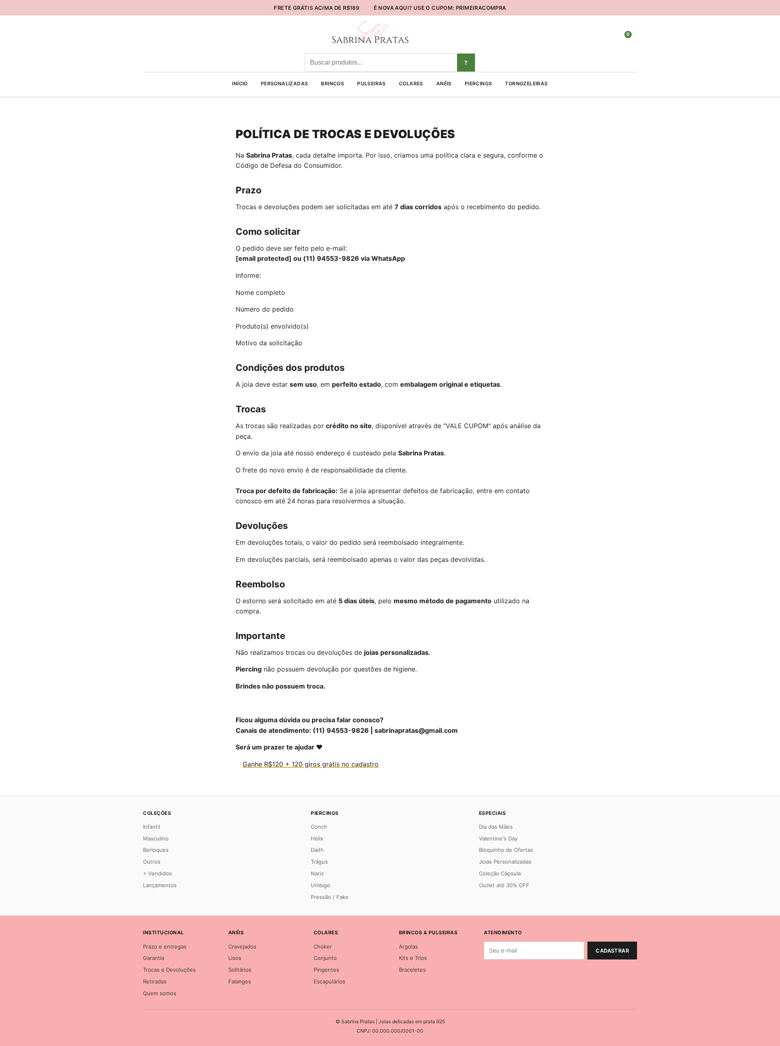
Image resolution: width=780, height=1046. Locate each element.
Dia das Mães (496, 826)
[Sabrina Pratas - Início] (369, 44)
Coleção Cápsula (500, 873)
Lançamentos (160, 885)
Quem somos (159, 993)
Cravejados (242, 946)
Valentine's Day (498, 838)
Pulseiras (371, 83)
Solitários (239, 969)
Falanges (239, 981)
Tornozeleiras (526, 83)
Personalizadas (284, 83)
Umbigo (320, 885)
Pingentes (326, 969)
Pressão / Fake (330, 897)
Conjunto (325, 958)
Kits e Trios (413, 958)
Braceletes (412, 969)
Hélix (317, 838)
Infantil (151, 826)
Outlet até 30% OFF (504, 885)
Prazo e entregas (164, 946)
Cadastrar (612, 950)
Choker (323, 946)
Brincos (332, 83)
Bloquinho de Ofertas (506, 850)
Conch (319, 826)
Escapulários (329, 981)
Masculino (156, 838)
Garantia (153, 958)
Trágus (319, 861)
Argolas (408, 946)
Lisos (234, 958)
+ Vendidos (157, 873)
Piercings (478, 83)
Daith (317, 850)
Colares (411, 83)
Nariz (317, 873)
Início (239, 83)
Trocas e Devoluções (169, 969)
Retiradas (155, 981)
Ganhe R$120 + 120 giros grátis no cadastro (311, 764)
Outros (151, 861)
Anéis (444, 83)
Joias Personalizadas (505, 861)
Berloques (156, 850)
